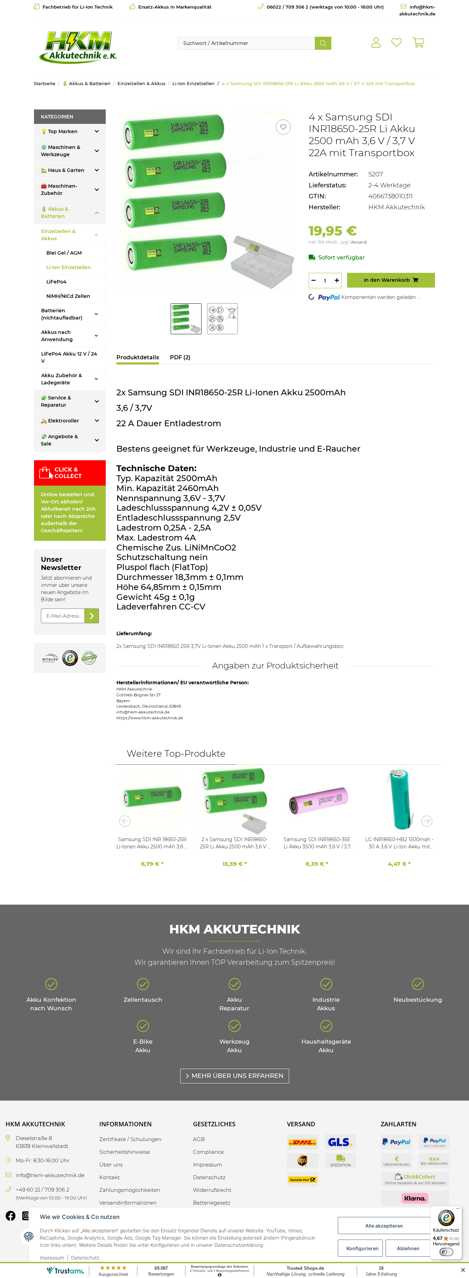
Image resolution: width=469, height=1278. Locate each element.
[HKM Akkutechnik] (77, 47)
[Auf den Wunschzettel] (283, 127)
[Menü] (458, 1210)
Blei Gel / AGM (64, 253)
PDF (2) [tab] (180, 357)
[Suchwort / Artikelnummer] (323, 43)
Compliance (208, 1152)
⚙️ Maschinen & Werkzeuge (60, 151)
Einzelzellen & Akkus (58, 235)
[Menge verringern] (313, 280)
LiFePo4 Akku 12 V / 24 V (69, 357)
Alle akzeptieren (384, 1226)
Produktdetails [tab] (137, 357)
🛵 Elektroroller (60, 421)
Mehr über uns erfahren (238, 1076)
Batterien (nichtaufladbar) (61, 314)
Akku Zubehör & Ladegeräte (61, 379)
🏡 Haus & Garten (62, 170)
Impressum (52, 1257)
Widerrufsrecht (212, 1190)
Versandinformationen (128, 1202)
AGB (199, 1139)
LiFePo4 (56, 282)
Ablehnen (408, 1248)
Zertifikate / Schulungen (130, 1139)
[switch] (446, 1252)
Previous (127, 821)
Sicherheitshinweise (124, 1152)
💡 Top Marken (59, 131)
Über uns (111, 1164)
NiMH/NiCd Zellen (68, 296)
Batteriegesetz (211, 1202)
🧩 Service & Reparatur (56, 401)
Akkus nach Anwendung (57, 335)
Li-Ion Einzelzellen (68, 267)
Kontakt (109, 1177)
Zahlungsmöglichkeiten (129, 1190)
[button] (376, 43)
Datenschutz (85, 1257)
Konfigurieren (362, 1248)
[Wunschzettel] (396, 43)
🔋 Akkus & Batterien (54, 212)
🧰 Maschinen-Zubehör (59, 189)
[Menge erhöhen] (336, 280)
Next (425, 821)
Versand (358, 242)
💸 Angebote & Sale (59, 440)
